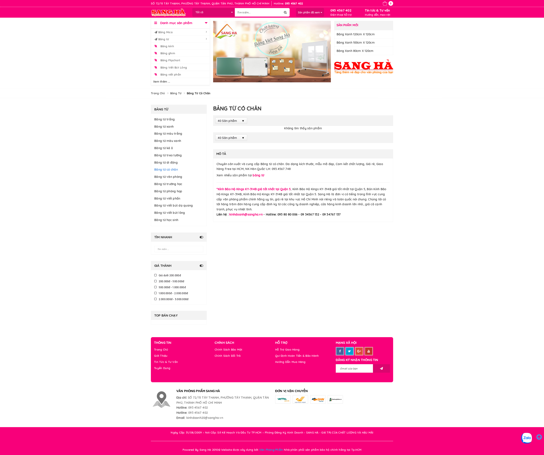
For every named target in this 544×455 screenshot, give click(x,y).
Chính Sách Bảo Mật (228, 349)
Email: (180, 418)
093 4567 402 (340, 10)
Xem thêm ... (161, 81)
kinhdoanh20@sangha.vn (204, 418)
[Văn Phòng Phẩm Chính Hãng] (363, 66)
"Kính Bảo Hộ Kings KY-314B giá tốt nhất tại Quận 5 (254, 189)
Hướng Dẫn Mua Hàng (290, 362)
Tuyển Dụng (162, 368)
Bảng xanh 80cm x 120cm (355, 51)
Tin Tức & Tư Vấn (166, 362)
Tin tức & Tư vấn (377, 10)
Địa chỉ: (181, 397)
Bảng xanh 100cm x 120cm (356, 42)
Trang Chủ (161, 349)
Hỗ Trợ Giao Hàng (287, 349)
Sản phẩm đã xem (309, 12)
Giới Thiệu (161, 355)
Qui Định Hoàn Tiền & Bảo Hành (297, 355)
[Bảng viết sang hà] (272, 51)
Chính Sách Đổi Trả (228, 355)
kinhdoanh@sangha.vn (246, 214)
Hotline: (181, 407)
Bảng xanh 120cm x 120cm (356, 34)
